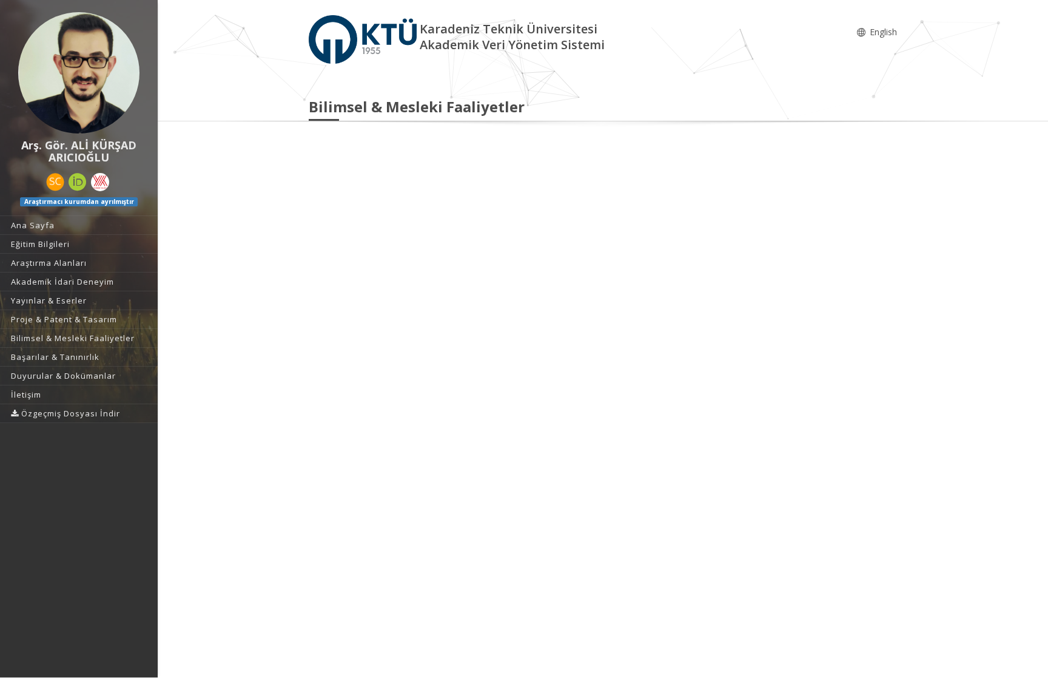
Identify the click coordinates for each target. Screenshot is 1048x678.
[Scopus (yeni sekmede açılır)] (55, 182)
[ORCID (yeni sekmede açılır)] (77, 182)
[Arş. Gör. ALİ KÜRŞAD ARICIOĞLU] (79, 73)
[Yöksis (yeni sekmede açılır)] (100, 182)
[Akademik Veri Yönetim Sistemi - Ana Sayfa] (364, 38)
